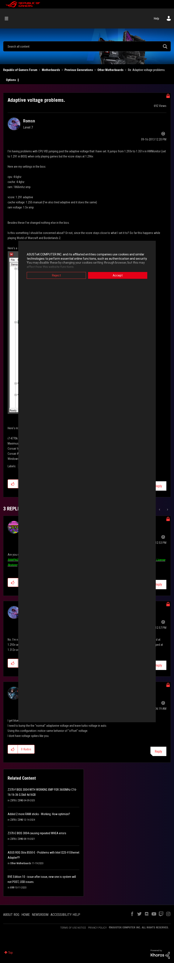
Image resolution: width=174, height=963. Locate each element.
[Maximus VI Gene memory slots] (167, 510)
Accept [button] (118, 275)
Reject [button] (56, 275)
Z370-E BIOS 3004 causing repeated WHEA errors (37, 833)
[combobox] (87, 46)
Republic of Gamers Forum (20, 70)
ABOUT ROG (11, 915)
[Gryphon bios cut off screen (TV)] (160, 510)
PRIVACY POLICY (97, 927)
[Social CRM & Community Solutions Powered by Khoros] (160, 954)
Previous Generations (79, 70)
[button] (13, 484)
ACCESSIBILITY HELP (65, 915)
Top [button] (10, 952)
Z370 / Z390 (16, 800)
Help (156, 18)
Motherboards (51, 70)
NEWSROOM (40, 915)
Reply (158, 486)
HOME (25, 915)
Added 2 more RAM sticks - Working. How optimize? (39, 814)
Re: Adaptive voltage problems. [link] (146, 70)
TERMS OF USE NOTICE (73, 927)
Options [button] (11, 80)
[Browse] (8, 18)
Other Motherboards (110, 70)
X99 (12, 887)
